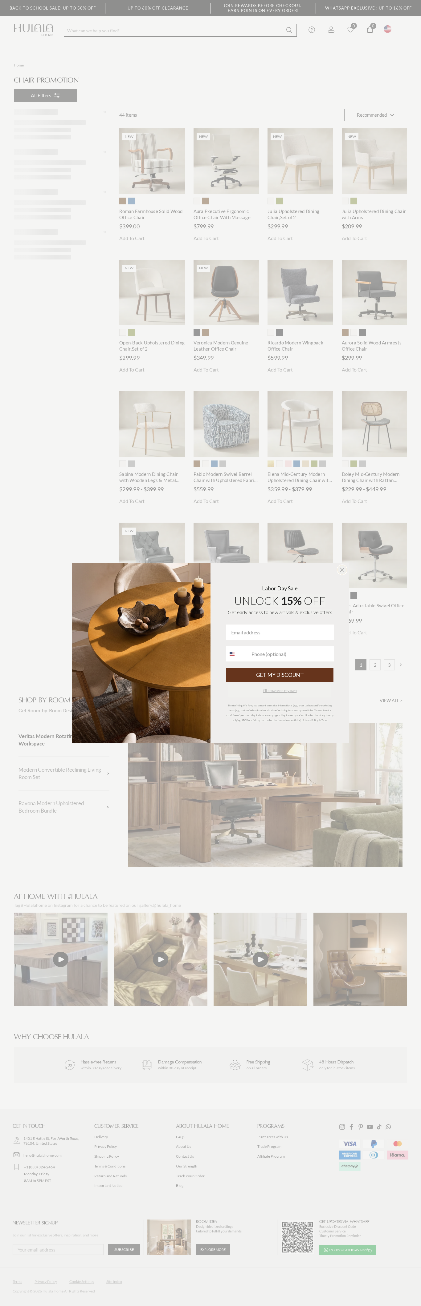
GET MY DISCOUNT (280, 675)
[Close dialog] (342, 569)
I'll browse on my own (280, 690)
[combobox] (237, 653)
